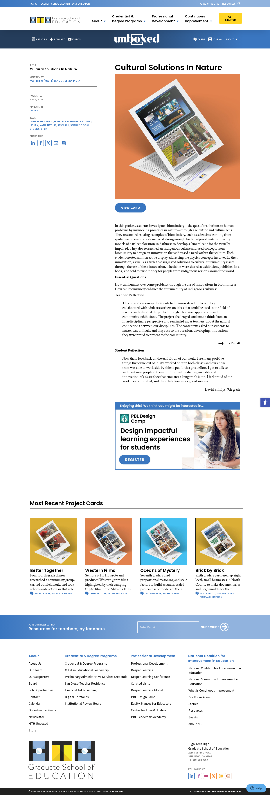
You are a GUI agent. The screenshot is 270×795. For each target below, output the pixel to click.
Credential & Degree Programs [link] (86, 663)
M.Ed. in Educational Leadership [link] (87, 670)
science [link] (75, 125)
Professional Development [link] (149, 663)
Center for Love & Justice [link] (148, 710)
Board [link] (33, 683)
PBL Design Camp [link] (143, 697)
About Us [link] (35, 663)
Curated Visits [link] (140, 683)
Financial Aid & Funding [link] (81, 690)
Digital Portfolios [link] (77, 697)
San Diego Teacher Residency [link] (85, 683)
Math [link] (42, 125)
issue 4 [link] (34, 125)
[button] (96, 18)
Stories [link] (193, 704)
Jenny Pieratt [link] (74, 81)
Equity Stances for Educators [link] (151, 703)
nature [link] (51, 125)
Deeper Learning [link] (142, 670)
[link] (265, 402)
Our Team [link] (35, 670)
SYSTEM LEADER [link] (81, 3)
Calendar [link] (35, 703)
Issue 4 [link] (34, 110)
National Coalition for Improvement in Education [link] (214, 670)
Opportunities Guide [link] (42, 710)
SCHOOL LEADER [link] (60, 3)
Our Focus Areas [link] (199, 697)
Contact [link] (34, 697)
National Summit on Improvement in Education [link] (213, 681)
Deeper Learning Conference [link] (150, 677)
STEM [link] (44, 128)
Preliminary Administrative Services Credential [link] (96, 677)
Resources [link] (229, 3)
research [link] (63, 125)
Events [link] (193, 717)
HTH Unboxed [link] (38, 723)
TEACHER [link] (44, 3)
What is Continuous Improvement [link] (211, 690)
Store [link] (32, 730)
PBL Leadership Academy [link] (148, 717)
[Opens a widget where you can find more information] (256, 788)
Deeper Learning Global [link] (147, 690)
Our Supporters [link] (39, 677)
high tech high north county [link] (72, 121)
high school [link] (45, 121)
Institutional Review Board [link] (83, 703)
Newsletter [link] (36, 717)
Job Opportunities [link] (41, 690)
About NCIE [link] (196, 724)
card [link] (33, 121)
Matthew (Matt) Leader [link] (46, 81)
